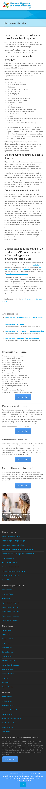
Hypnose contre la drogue (14, 324)
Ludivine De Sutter (8, 674)
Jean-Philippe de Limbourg (10, 665)
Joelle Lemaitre (7, 701)
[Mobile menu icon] (42, 4)
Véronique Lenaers (8, 705)
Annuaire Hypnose (8, 558)
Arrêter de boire (7, 590)
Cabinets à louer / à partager (11, 576)
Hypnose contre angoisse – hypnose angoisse (21, 338)
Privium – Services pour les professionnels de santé (18, 554)
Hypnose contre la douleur (10, 616)
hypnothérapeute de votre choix (17, 274)
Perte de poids (7, 598)
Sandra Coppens (7, 652)
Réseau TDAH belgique (9, 562)
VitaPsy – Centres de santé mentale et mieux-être (17, 549)
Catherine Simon (7, 727)
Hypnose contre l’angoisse (10, 603)
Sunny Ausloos (6, 630)
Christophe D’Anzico (8, 661)
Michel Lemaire (7, 697)
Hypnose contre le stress (10, 620)
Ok (23, 784)
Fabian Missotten (7, 714)
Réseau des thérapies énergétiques (13, 571)
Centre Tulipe (6, 580)
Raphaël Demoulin (8, 669)
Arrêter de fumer (7, 594)
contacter (36, 265)
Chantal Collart (7, 648)
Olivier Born (6, 634)
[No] (43, 780)
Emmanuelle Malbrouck (9, 710)
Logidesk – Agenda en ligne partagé (13, 541)
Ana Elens (5, 678)
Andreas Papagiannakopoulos (11, 719)
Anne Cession (6, 643)
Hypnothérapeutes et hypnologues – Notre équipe (23, 317)
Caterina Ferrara (7, 687)
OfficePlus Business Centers (11, 536)
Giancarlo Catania (8, 639)
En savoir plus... (23, 397)
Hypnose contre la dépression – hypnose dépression (24, 331)
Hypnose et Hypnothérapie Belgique (13, 545)
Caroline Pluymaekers (9, 723)
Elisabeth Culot (7, 656)
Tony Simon (6, 732)
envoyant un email (22, 269)
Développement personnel (10, 567)
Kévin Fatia (5, 682)
